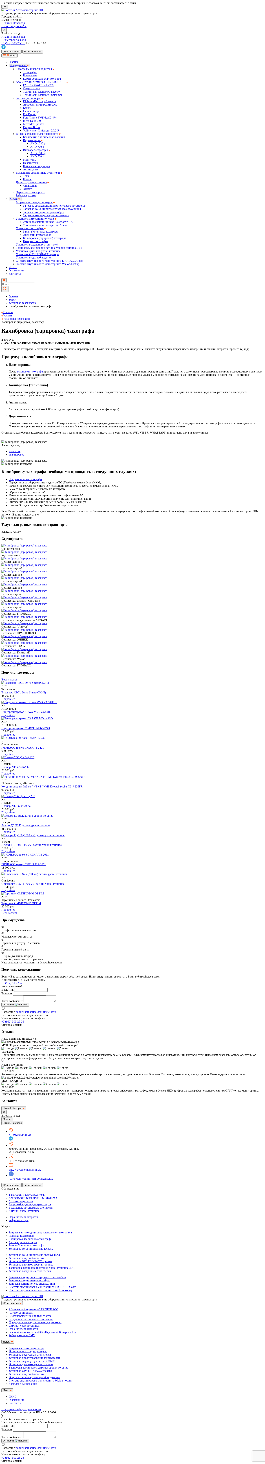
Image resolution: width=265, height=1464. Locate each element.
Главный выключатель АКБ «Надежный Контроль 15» (42, 1332)
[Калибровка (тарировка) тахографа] (25, 682)
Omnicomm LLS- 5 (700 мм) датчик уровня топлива (33, 883)
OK (4, 6)
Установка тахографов (30, 228)
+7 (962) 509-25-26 (12, 983)
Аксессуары (30, 169)
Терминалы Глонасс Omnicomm (42, 94)
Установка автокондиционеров (35, 218)
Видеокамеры (32, 140)
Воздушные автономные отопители (38, 172)
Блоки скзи (30, 75)
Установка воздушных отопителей (37, 244)
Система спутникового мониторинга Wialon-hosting (47, 263)
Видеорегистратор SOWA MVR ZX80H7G (27, 711)
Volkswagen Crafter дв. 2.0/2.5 (41, 130)
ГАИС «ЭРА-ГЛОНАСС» (38, 85)
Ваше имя (7, 989)
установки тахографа (30, 371)
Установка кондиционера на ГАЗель (45, 225)
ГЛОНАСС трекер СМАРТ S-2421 (22, 747)
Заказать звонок (32, 51)
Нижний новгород (12, 1123)
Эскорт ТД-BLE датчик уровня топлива (25, 825)
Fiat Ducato (29, 114)
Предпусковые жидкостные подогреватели (35, 1322)
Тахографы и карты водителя (34, 68)
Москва (7, 1119)
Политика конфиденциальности (21, 1409)
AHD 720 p (37, 146)
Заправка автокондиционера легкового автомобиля (54, 205)
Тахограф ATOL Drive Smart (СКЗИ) (23, 692)
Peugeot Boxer (31, 127)
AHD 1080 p (37, 143)
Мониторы (29, 159)
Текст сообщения (12, 1001)
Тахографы (30, 72)
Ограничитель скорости (30, 192)
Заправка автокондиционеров (34, 202)
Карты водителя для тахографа (42, 78)
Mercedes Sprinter (33, 124)
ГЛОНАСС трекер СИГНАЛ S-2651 (23, 864)
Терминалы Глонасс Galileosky (42, 91)
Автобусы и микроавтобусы (40, 104)
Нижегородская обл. (13, 26)
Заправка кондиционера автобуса (43, 212)
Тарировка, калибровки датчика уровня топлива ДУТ (49, 247)
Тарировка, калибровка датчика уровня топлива (38, 1367)
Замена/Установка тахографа (40, 231)
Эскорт (27, 188)
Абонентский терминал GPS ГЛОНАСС (41, 81)
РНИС (13, 267)
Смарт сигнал (31, 88)
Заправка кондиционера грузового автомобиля (52, 208)
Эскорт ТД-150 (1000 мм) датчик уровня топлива (31, 844)
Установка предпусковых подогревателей (34, 1357)
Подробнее (8, 698)
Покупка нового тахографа (25, 479)
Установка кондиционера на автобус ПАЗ (48, 221)
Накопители (30, 162)
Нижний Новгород (13, 22)
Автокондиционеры (28, 98)
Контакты (15, 273)
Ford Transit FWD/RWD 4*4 (40, 117)
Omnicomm (30, 185)
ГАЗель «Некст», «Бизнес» (39, 101)
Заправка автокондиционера (26, 1348)
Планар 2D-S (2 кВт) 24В (16, 805)
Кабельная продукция (36, 166)
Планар (27, 179)
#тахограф (15, 451)
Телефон (6, 993)
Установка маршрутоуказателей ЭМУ (32, 1361)
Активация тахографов (37, 234)
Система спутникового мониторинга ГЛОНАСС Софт (49, 260)
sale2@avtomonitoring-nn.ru (25, 1169)
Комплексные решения (23, 1383)
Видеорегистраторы (35, 149)
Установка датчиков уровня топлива (38, 251)
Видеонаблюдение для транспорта (37, 133)
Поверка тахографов (35, 241)
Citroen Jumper (32, 111)
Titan (26, 175)
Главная (13, 61)
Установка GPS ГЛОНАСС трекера (37, 254)
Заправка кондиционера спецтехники (46, 215)
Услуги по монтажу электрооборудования (34, 1377)
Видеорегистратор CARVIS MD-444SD (25, 728)
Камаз (26, 107)
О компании (16, 270)
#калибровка (16, 454)
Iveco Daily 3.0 (32, 120)
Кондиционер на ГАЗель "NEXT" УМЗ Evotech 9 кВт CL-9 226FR (42, 786)
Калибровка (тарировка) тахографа (44, 238)
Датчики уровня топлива (31, 182)
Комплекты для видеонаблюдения (44, 137)
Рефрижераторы (26, 195)
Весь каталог (9, 679)
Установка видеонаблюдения (33, 257)
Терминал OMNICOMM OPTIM (21, 903)
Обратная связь (11, 51)
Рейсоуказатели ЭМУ (22, 1335)
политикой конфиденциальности (36, 1011)
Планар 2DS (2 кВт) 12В (16, 767)
